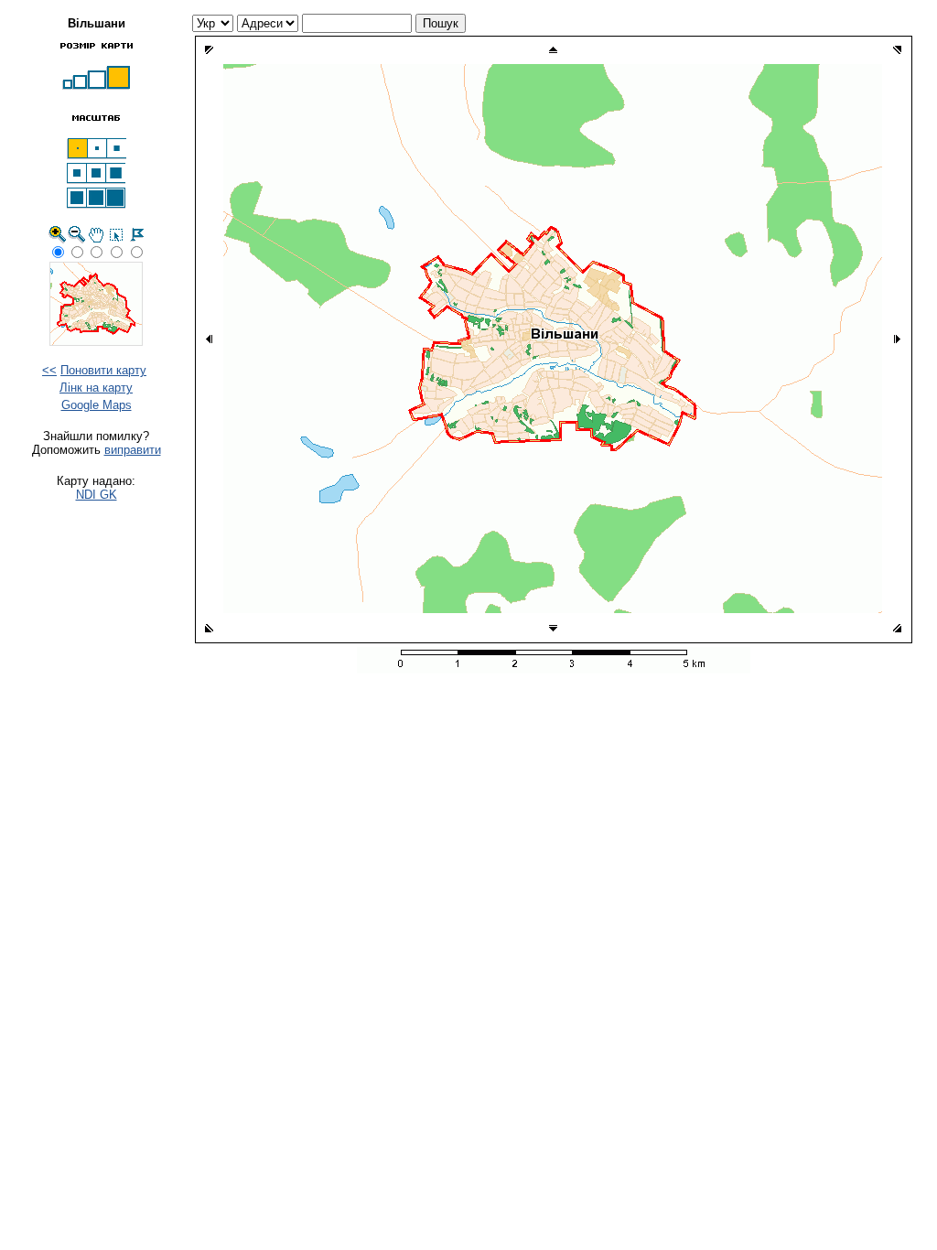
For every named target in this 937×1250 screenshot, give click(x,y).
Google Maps (96, 405)
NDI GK (96, 494)
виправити (132, 450)
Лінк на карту (96, 387)
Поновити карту (103, 370)
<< (49, 370)
